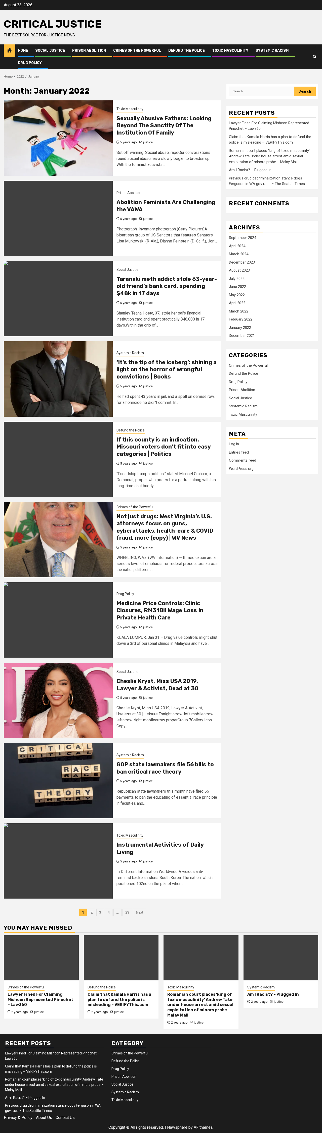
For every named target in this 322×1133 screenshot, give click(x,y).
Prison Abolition (89, 50)
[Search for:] (261, 91)
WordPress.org (241, 468)
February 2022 (240, 319)
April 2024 (237, 246)
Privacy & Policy (18, 1117)
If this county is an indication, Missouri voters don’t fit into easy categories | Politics (163, 446)
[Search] (314, 56)
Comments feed (242, 460)
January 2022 (240, 327)
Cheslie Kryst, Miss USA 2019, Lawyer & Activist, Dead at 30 (157, 685)
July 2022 (237, 278)
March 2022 (238, 311)
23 (127, 912)
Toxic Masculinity (230, 50)
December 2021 (242, 335)
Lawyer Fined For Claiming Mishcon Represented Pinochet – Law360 (40, 999)
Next (139, 912)
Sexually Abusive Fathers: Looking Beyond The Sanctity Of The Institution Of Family (164, 125)
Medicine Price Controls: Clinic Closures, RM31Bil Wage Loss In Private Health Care (160, 610)
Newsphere (177, 1127)
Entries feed (239, 452)
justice (148, 142)
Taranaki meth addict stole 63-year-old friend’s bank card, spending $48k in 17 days (166, 286)
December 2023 (242, 262)
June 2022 (237, 286)
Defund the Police (186, 50)
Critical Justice (53, 24)
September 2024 (242, 237)
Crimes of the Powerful (137, 50)
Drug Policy (30, 63)
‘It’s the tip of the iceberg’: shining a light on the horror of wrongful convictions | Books (166, 369)
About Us (44, 1117)
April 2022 (237, 303)
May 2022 (237, 295)
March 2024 (238, 254)
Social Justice (50, 50)
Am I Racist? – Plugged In (250, 170)
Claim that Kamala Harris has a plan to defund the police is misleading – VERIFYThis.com (119, 999)
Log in (234, 444)
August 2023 (239, 270)
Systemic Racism (272, 50)
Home (23, 50)
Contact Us (65, 1117)
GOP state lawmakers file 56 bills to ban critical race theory (165, 768)
